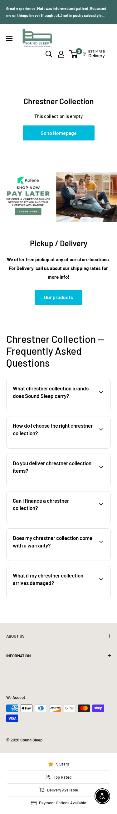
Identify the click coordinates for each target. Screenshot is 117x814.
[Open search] (49, 54)
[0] (74, 54)
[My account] (61, 54)
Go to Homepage (59, 133)
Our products (58, 297)
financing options (58, 522)
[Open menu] (9, 38)
